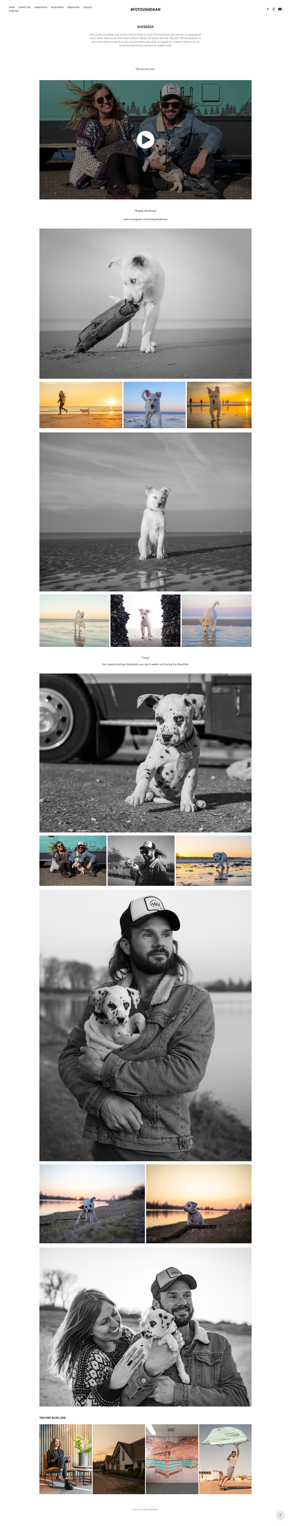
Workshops (41, 7)
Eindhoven (73, 7)
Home (12, 7)
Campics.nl (24, 7)
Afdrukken (57, 7)
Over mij (13, 10)
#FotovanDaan (145, 9)
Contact (87, 7)
